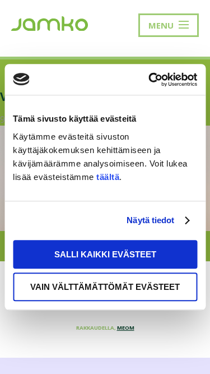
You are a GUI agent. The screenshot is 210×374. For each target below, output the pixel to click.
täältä (107, 177)
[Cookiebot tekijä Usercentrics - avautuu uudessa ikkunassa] (149, 79)
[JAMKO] (49, 22)
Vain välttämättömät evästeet (105, 287)
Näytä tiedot (150, 220)
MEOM (125, 327)
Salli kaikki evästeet (105, 254)
